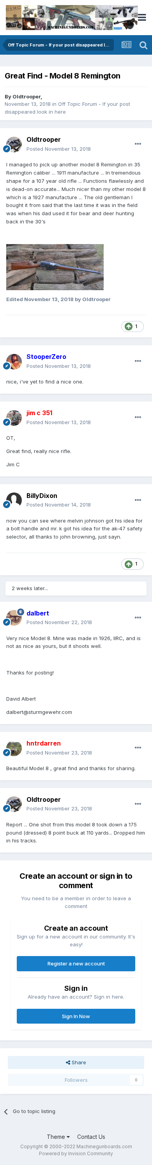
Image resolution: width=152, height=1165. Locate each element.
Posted (59, 149)
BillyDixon (42, 496)
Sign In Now (76, 1016)
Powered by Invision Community (76, 1153)
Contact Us (91, 1136)
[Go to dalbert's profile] (14, 618)
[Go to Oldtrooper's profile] (14, 144)
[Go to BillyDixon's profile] (14, 500)
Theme (57, 1136)
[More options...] (138, 144)
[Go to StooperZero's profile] (14, 361)
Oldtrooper (26, 96)
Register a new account (76, 963)
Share (78, 1062)
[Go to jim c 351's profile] (14, 418)
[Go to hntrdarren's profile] (14, 748)
